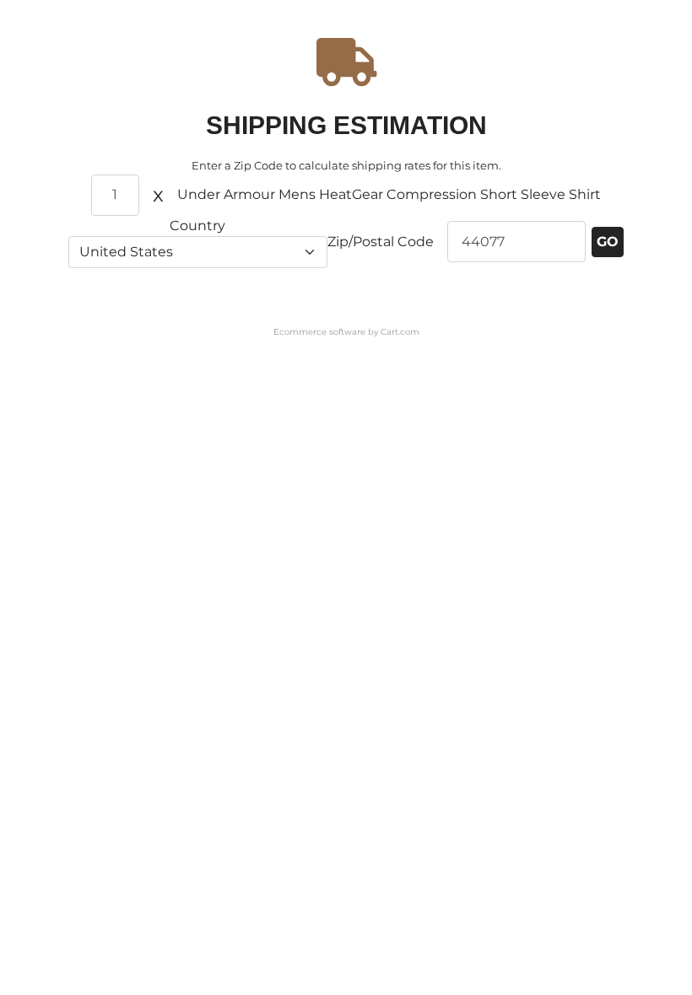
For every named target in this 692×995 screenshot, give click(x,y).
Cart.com (400, 331)
